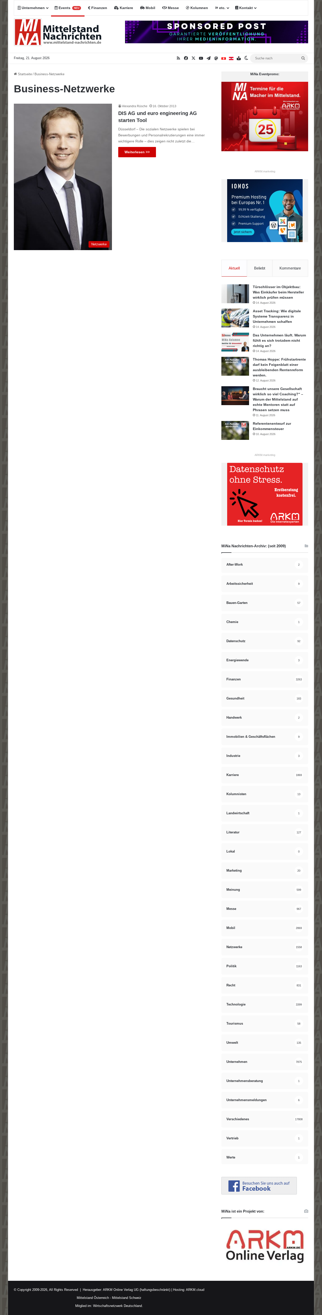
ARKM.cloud (194, 1290)
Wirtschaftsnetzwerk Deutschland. (118, 1306)
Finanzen (98, 8)
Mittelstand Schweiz (126, 1298)
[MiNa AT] (231, 58)
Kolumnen (198, 8)
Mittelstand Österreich (93, 1298)
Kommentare (290, 268)
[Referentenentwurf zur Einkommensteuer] (235, 430)
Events (68, 8)
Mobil (150, 8)
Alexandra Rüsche (134, 106)
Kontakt (245, 8)
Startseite (24, 74)
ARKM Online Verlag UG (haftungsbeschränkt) (136, 1290)
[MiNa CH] (223, 58)
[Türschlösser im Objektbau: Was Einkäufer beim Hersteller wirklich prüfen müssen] (235, 293)
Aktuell (234, 268)
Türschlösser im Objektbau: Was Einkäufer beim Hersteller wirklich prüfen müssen (278, 292)
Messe (173, 8)
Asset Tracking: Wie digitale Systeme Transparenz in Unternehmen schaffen (277, 316)
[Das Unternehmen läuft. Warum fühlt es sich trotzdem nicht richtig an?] (235, 342)
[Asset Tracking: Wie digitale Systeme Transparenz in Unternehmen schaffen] (235, 317)
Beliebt (259, 268)
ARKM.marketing (265, 171)
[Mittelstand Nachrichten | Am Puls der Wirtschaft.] (58, 34)
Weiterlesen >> (137, 152)
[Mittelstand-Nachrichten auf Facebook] (259, 1193)
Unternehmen (33, 8)
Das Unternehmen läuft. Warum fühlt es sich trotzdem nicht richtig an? (279, 340)
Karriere (126, 8)
